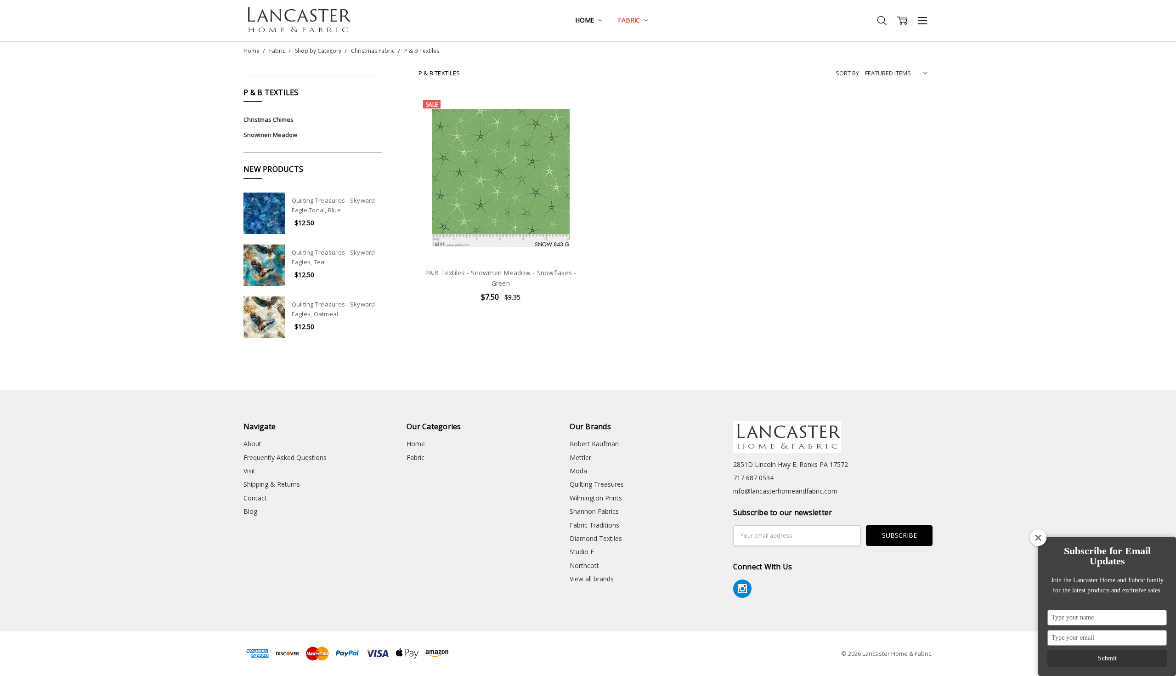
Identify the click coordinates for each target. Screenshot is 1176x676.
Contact (255, 498)
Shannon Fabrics (594, 511)
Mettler (580, 457)
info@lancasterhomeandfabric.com (785, 491)
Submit (1107, 658)
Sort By (847, 73)
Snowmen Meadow (270, 135)
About (252, 443)
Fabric (630, 20)
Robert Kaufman (594, 443)
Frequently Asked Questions (285, 457)
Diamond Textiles (596, 538)
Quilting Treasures (597, 484)
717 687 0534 (753, 477)
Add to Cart (500, 220)
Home (585, 20)
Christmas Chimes (268, 119)
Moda (578, 470)
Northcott (584, 565)
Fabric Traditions (594, 525)
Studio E (582, 551)
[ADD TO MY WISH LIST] (566, 141)
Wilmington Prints (596, 498)
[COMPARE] (566, 126)
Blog (250, 511)
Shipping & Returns (271, 484)
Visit (249, 470)
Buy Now (500, 241)
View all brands (592, 578)
